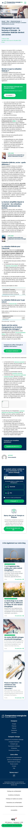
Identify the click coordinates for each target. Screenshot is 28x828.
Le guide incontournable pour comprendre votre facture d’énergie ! (17, 239)
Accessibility (14, 810)
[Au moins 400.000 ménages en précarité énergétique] (14, 627)
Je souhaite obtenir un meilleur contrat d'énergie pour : (14, 482)
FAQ (14, 768)
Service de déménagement (14, 759)
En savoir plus (18, 579)
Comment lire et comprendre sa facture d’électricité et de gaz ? (16, 155)
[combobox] (14, 477)
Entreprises (14, 748)
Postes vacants (14, 764)
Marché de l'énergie (15, 21)
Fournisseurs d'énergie (14, 746)
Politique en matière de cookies (14, 798)
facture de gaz (13, 303)
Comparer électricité (14, 741)
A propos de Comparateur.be (14, 757)
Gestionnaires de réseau (14, 761)
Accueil (3, 21)
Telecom (14, 728)
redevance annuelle (19, 362)
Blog (8, 21)
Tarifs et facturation (10, 564)
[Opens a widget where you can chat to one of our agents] (11, 825)
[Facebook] (14, 775)
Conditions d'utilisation (14, 795)
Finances (14, 726)
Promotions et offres (14, 750)
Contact (14, 766)
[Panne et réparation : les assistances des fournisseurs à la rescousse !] (14, 667)
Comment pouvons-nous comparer (14, 806)
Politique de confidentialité (14, 791)
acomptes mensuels (17, 373)
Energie (14, 723)
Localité (5, 475)
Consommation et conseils (11, 598)
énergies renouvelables (12, 265)
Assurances (14, 730)
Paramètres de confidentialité (14, 802)
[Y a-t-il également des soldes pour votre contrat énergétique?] (14, 556)
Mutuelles (14, 732)
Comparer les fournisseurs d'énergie (14, 739)
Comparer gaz (14, 744)
